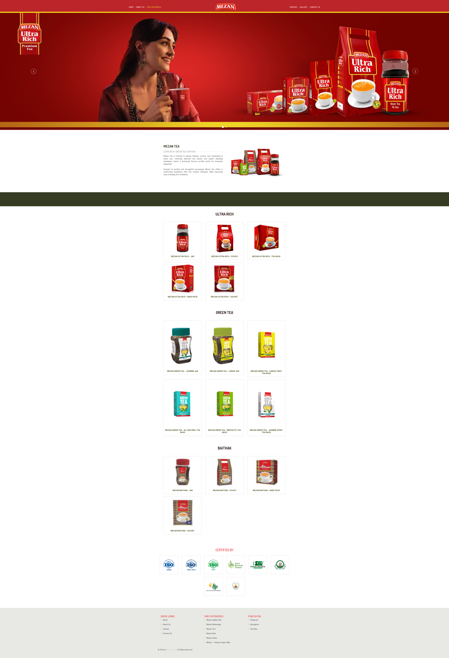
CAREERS (293, 7)
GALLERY (303, 7)
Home (165, 620)
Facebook (254, 620)
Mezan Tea (211, 629)
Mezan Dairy (211, 638)
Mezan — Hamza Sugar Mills (218, 642)
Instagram (254, 624)
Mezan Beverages (213, 624)
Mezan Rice (211, 633)
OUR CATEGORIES (154, 7)
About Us (166, 624)
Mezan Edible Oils (213, 620)
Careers (166, 629)
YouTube (253, 629)
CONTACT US (315, 7)
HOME (131, 7)
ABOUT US (140, 7)
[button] (33, 71)
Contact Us (167, 633)
